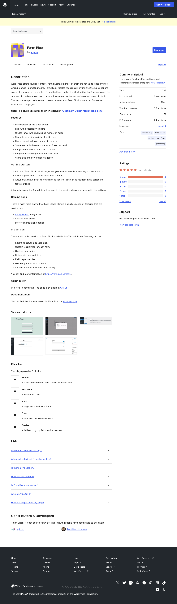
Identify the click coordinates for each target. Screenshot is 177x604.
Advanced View (127, 151)
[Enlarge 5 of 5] (108, 320)
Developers (79, 567)
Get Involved (112, 558)
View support (157, 83)
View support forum (129, 224)
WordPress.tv (81, 571)
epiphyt (34, 52)
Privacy (14, 571)
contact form (153, 138)
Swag (109, 571)
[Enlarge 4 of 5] (73, 341)
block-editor (160, 133)
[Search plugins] (40, 31)
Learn (76, 558)
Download (159, 50)
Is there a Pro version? (22, 468)
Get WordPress (164, 5)
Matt (140, 562)
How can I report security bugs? (27, 502)
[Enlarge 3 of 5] (73, 320)
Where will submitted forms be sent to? (31, 459)
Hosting (14, 567)
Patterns (46, 571)
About (14, 558)
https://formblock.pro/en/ (58, 274)
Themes (46, 562)
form (163, 138)
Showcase (47, 558)
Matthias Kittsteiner (77, 529)
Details (17, 64)
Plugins (46, 567)
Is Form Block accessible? (24, 485)
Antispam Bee (22, 214)
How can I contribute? (22, 476)
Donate (110, 567)
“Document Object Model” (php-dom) (82, 110)
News (13, 562)
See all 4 (162, 126)
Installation (48, 64)
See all (162, 201)
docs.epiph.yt (70, 301)
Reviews (31, 64)
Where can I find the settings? (26, 450)
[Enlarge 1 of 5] (39, 320)
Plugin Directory (18, 14)
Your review (125, 201)
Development (67, 64)
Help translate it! (108, 22)
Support (162, 64)
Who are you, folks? (21, 494)
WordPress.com (145, 558)
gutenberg (160, 144)
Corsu (40, 587)
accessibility (147, 133)
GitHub (63, 287)
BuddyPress (144, 571)
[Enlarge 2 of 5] (39, 341)
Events (109, 562)
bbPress (142, 567)
